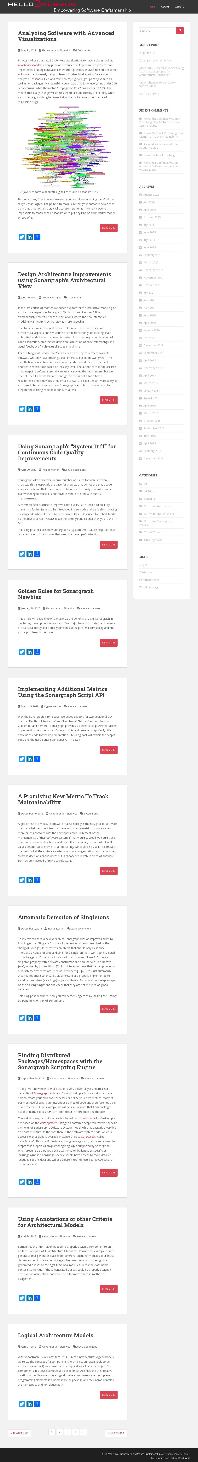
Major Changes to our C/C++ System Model (157, 84)
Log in (143, 565)
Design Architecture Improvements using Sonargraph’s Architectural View (64, 280)
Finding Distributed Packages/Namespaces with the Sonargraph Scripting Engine (60, 1061)
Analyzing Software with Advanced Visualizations (66, 36)
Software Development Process (156, 523)
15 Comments (91, 813)
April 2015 (149, 443)
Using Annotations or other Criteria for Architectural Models (65, 1222)
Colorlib (158, 1458)
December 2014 (153, 458)
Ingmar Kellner (50, 469)
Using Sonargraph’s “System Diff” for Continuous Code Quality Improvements (67, 452)
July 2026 (149, 202)
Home (151, 6)
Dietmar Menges (51, 297)
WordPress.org (148, 587)
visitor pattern (48, 1123)
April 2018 (149, 360)
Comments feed (149, 580)
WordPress (184, 1458)
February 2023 (152, 255)
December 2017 (153, 368)
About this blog (148, 147)
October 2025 (152, 217)
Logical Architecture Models (55, 1335)
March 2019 (150, 338)
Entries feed (146, 572)
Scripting (149, 498)
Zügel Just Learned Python (155, 60)
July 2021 (149, 292)
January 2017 (151, 390)
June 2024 (149, 247)
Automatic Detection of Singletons (63, 917)
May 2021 (149, 307)
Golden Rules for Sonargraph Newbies (56, 594)
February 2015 (152, 451)
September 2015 (153, 428)
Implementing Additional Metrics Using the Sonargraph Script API (63, 692)
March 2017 (150, 383)
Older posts (115, 1433)
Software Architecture (158, 506)
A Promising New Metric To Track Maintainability (63, 799)
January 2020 (151, 330)
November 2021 (153, 277)
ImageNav (150, 133)
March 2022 (150, 262)
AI (145, 483)
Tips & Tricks (152, 532)
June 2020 (149, 315)
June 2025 (149, 232)
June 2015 (149, 436)
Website (179, 6)
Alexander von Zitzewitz (56, 50)
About (165, 6)
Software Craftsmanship (159, 513)
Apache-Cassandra (29, 65)
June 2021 (149, 300)
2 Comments (83, 50)
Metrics (149, 491)
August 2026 (151, 194)
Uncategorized (153, 540)
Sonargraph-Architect (47, 1093)
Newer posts (20, 1433)
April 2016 (149, 405)
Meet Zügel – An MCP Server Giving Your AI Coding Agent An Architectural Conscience (161, 71)
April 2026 (149, 209)
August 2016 (151, 398)
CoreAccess (88, 1136)
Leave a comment (75, 469)
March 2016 (150, 413)
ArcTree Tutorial (149, 93)
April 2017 (149, 375)
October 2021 (152, 285)
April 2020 (149, 323)
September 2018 (153, 353)
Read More (108, 227)
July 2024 (149, 240)
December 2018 (153, 345)
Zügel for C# (147, 53)
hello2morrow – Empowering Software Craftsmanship (131, 1454)
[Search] (180, 30)
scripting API (90, 1118)
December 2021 (153, 270)
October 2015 (152, 421)
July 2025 (149, 225)
